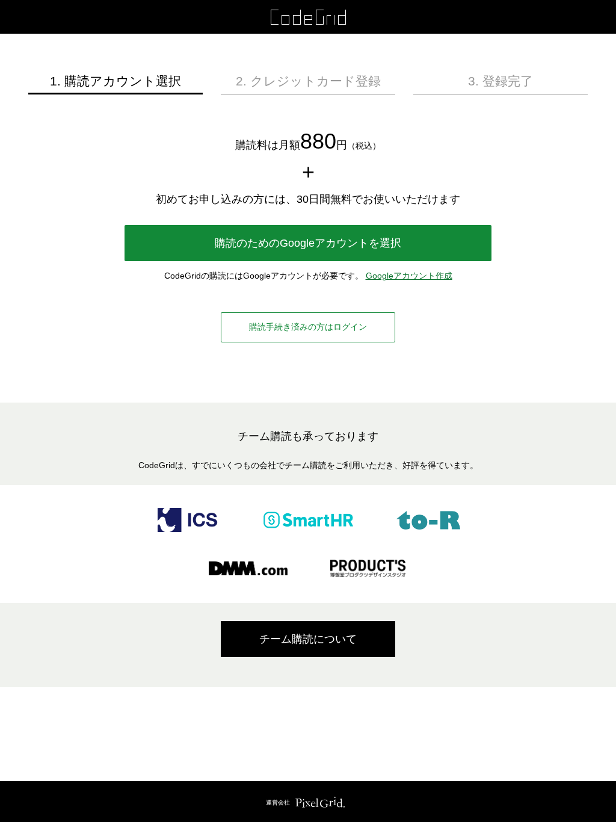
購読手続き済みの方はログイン (308, 327)
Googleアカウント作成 (409, 275)
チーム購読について (308, 639)
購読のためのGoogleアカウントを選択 (308, 243)
